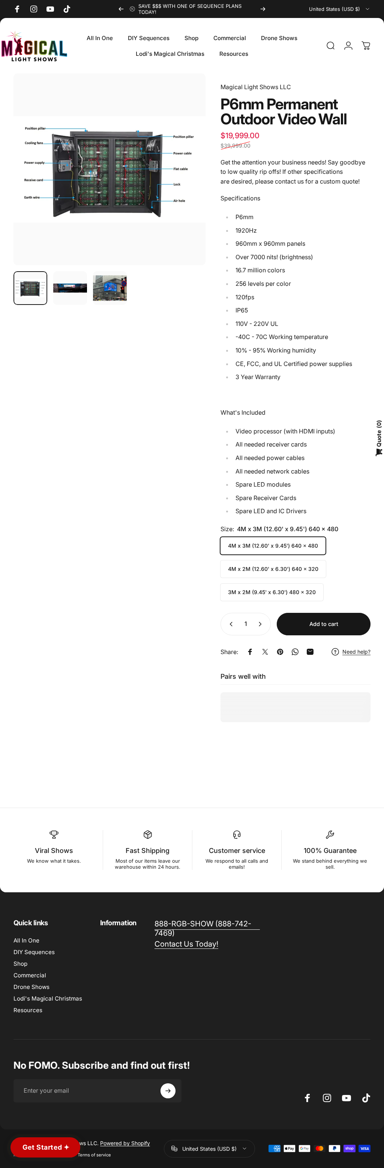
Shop (20, 963)
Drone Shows (32, 986)
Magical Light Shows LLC (255, 87)
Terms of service (94, 1155)
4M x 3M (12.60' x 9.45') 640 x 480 (273, 545)
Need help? (356, 651)
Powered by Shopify (125, 1143)
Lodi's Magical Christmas (48, 998)
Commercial (30, 975)
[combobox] (339, 9)
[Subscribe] (168, 1090)
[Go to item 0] (30, 288)
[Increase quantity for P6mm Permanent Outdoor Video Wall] (261, 624)
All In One (26, 940)
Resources (28, 1010)
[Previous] (121, 9)
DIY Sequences (34, 952)
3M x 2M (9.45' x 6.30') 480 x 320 (272, 592)
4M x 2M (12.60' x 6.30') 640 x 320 (273, 569)
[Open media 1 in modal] (110, 169)
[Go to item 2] (70, 288)
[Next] (263, 9)
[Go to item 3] (110, 288)
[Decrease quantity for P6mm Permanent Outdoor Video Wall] (229, 624)
